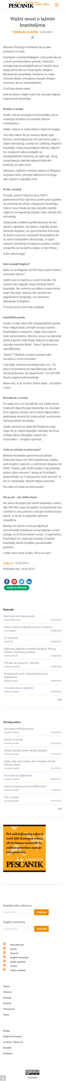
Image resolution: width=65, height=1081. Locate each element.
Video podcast (18, 970)
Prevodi (14, 953)
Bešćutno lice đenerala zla (19, 616)
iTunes (13, 966)
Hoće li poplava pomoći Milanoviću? (25, 786)
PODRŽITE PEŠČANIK (17, 588)
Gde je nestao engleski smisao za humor (28, 627)
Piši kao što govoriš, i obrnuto (21, 662)
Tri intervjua (11, 637)
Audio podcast (18, 961)
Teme (6, 1014)
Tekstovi (7, 992)
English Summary (14, 922)
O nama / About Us (13, 1042)
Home (6, 986)
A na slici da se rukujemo (18, 687)
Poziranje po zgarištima (18, 775)
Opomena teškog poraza (18, 728)
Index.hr (8, 563)
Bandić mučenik (13, 739)
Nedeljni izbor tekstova (17, 905)
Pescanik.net (17, 944)
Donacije (7, 1053)
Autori (13, 949)
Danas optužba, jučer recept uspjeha (25, 750)
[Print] (32, 37)
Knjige (6, 1030)
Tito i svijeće (11, 797)
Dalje (59, 699)
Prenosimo (9, 1009)
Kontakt (7, 1047)
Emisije (7, 997)
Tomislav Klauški (25, 32)
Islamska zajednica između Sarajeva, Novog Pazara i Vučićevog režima (30, 650)
